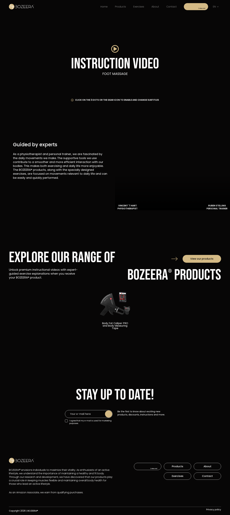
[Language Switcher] (218, 6)
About (155, 6)
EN (214, 6)
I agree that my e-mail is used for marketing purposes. (90, 422)
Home (104, 6)
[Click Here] (196, 6)
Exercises (138, 6)
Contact (171, 6)
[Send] (108, 414)
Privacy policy (213, 509)
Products (120, 6)
